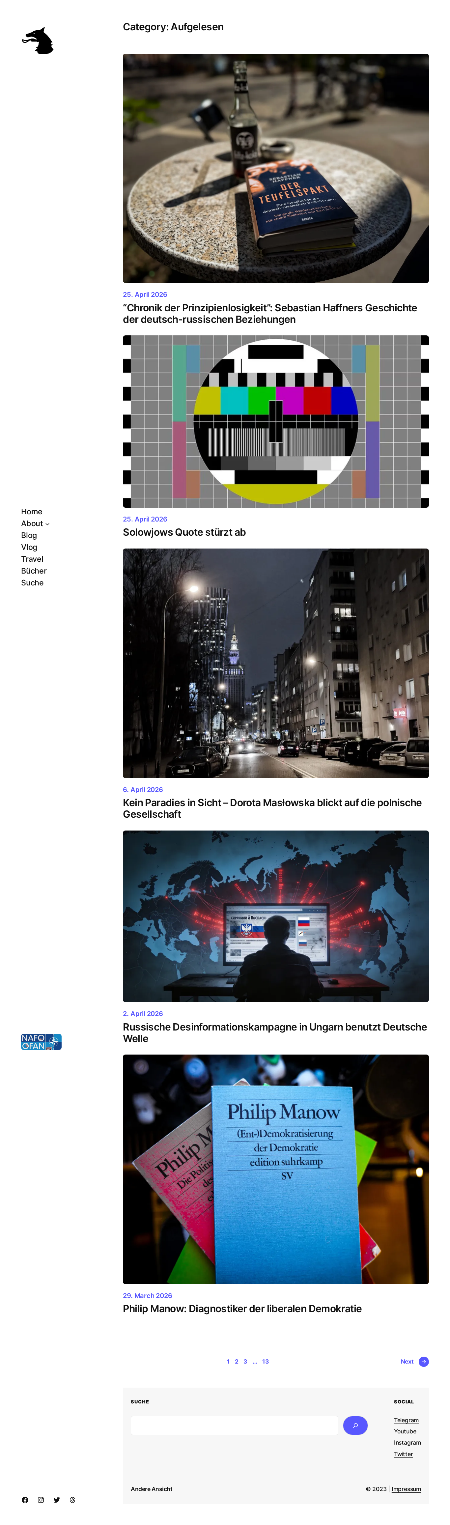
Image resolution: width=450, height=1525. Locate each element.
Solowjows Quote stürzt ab (184, 532)
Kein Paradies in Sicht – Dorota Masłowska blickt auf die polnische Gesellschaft (272, 808)
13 (265, 1361)
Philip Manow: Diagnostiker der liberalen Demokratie (242, 1308)
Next (414, 1361)
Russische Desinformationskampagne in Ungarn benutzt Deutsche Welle (275, 1032)
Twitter (403, 1454)
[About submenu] (47, 523)
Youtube (405, 1431)
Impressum (406, 1488)
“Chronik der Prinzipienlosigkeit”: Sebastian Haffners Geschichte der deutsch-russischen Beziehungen (270, 313)
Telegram (406, 1420)
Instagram (407, 1442)
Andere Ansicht (151, 1488)
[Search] (355, 1425)
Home (31, 511)
